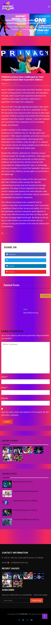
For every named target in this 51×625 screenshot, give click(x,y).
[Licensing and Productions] (7, 457)
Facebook (12, 254)
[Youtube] (32, 620)
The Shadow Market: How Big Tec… (26, 520)
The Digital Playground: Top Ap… (25, 510)
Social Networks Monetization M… (26, 491)
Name (3, 377)
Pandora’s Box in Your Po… (23, 482)
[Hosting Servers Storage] (18, 450)
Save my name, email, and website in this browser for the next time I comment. (25, 413)
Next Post (45, 296)
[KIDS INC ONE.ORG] (8, 7)
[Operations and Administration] (7, 450)
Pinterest (11, 272)
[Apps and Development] (28, 450)
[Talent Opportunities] (18, 457)
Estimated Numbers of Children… (26, 501)
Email (3, 387)
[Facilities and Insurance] (38, 450)
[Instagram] (19, 620)
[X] (27, 620)
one (25, 309)
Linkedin (11, 266)
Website (4, 398)
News (5, 233)
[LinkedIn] (23, 620)
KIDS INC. (24, 614)
